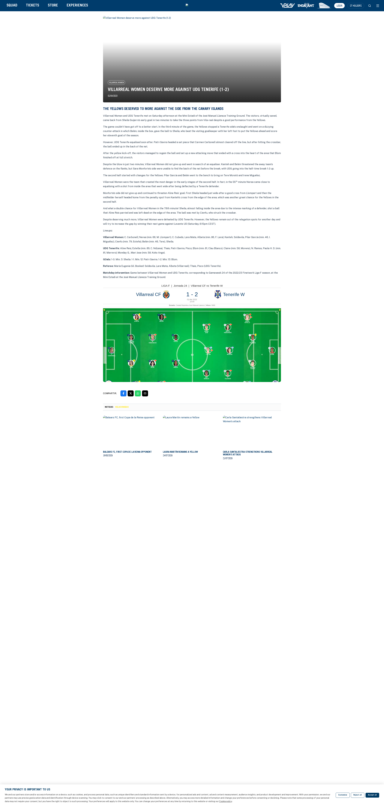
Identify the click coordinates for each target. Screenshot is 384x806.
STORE (53, 6)
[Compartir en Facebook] (123, 393)
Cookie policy (225, 801)
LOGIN (339, 5)
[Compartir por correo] (145, 393)
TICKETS (32, 6)
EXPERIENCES (77, 6)
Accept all (372, 795)
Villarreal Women (116, 82)
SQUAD (12, 6)
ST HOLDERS (356, 5)
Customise (342, 795)
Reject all (357, 795)
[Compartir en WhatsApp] (138, 393)
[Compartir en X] (131, 393)
